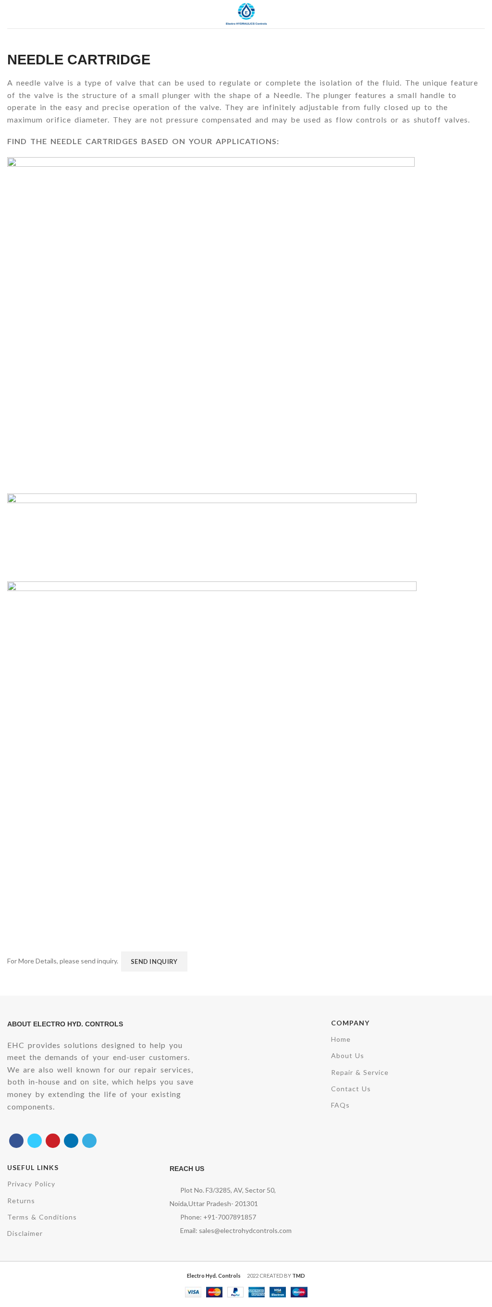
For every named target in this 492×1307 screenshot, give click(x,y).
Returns (21, 1200)
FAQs (340, 1105)
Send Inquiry (154, 961)
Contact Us (351, 1089)
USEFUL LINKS (33, 1167)
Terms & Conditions (42, 1217)
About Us (347, 1055)
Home (341, 1039)
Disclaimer (25, 1233)
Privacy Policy (31, 1184)
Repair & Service (360, 1072)
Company (350, 1023)
